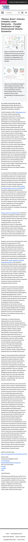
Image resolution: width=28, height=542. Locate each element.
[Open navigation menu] (2, 12)
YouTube (3, 468)
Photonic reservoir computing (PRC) (10, 213)
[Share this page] (26, 12)
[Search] (19, 12)
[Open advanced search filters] (22, 12)
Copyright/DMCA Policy (9, 539)
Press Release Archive (16, 533)
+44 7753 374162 (5, 460)
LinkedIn (3, 466)
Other (2, 470)
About (7, 533)
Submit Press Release (8, 536)
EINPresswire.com (20, 112)
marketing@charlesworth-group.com (11, 462)
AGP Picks (3, 2)
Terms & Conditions (20, 536)
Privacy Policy (21, 539)
